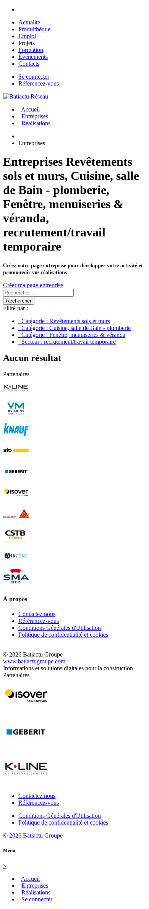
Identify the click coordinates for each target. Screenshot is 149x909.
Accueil (29, 109)
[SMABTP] (16, 584)
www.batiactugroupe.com (34, 661)
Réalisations (34, 123)
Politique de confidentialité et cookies (63, 634)
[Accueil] (25, 96)
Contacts (28, 63)
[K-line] (16, 395)
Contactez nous (36, 614)
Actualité (29, 22)
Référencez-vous (38, 83)
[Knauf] (16, 437)
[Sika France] (16, 521)
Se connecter (33, 76)
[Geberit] (16, 479)
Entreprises (33, 116)
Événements (33, 56)
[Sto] (16, 458)
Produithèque (34, 29)
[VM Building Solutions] (16, 416)
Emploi (27, 36)
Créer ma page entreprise (33, 285)
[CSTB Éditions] (16, 542)
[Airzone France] (16, 563)
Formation (30, 50)
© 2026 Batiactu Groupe (33, 835)
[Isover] (16, 500)
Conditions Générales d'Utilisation (59, 627)
